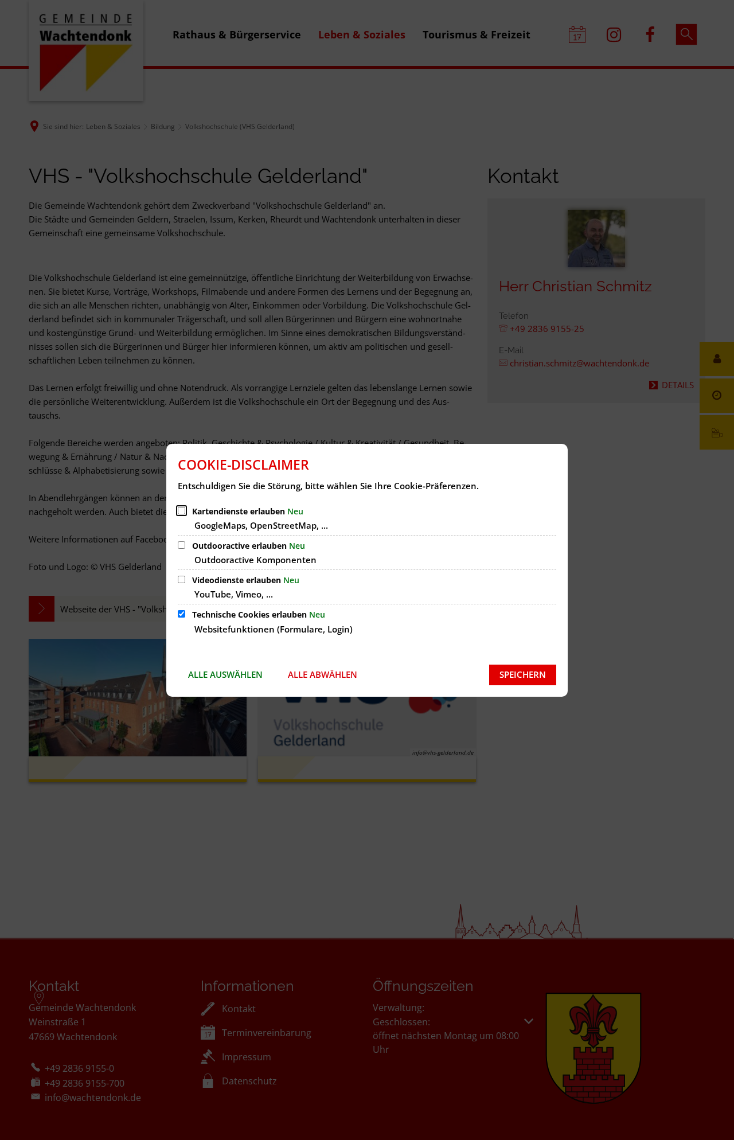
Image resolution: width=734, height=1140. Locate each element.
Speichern (522, 674)
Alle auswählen (225, 674)
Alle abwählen (322, 674)
